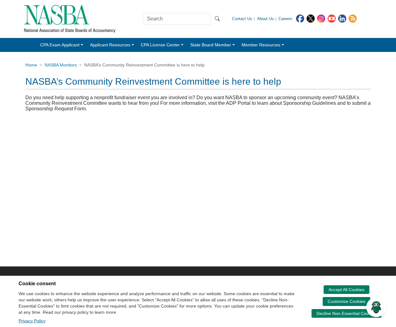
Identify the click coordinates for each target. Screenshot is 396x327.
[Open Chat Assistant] (376, 307)
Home (31, 64)
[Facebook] (300, 18)
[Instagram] (321, 18)
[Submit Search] (217, 19)
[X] (311, 18)
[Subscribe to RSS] (353, 18)
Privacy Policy (32, 320)
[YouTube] (332, 18)
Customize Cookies (346, 301)
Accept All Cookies (346, 289)
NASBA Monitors (61, 64)
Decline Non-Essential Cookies (346, 313)
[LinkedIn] (342, 18)
